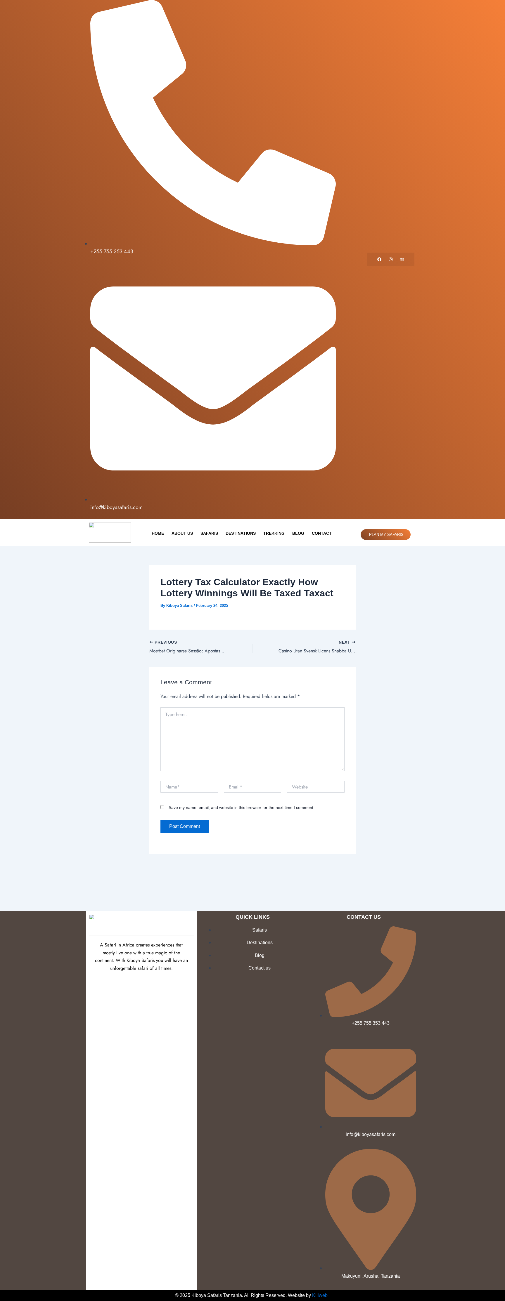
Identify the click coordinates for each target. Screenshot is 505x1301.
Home (158, 533)
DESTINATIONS (241, 533)
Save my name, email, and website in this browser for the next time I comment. (241, 807)
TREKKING (274, 533)
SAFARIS (209, 533)
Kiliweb (320, 1295)
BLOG (298, 533)
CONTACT (322, 533)
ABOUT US (182, 533)
